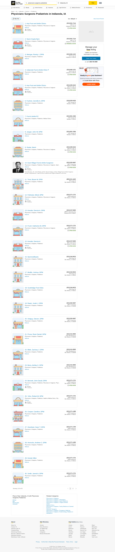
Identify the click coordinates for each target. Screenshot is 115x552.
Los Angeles (83, 533)
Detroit (82, 525)
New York (94, 528)
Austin (70, 527)
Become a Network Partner (18, 533)
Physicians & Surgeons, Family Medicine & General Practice (59, 507)
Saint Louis (94, 537)
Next (76, 488)
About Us (13, 525)
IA (16, 11)
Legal (76, 541)
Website (27, 27)
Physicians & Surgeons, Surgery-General (57, 502)
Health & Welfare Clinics (49, 398)
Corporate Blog (15, 530)
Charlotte (71, 532)
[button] (100, 3)
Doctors (27, 11)
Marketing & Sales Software (18, 537)
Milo (14, 501)
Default (73, 18)
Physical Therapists (51, 509)
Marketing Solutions (16, 535)
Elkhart (14, 500)
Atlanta (70, 525)
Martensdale (16, 502)
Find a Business (44, 527)
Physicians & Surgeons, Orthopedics (56, 499)
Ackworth (15, 504)
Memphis (82, 537)
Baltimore (71, 528)
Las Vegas (83, 532)
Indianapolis (83, 528)
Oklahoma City (95, 530)
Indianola (21, 11)
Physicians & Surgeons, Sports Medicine (53, 165)
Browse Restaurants (45, 533)
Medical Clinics (47, 118)
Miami (93, 525)
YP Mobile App (43, 528)
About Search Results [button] (99, 18)
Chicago (71, 533)
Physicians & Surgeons (49, 25)
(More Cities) (79, 522)
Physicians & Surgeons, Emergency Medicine (58, 510)
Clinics (48, 503)
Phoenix (94, 535)
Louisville (82, 535)
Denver (70, 537)
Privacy (38, 541)
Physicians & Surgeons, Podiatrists (34, 25)
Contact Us (14, 527)
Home (12, 11)
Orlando (94, 532)
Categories (42, 532)
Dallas (70, 535)
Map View (17, 18)
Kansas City (83, 530)
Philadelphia (95, 533)
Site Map (42, 530)
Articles (42, 525)
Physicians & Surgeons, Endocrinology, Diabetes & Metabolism (59, 512)
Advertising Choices (16, 532)
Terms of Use (69, 541)
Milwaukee (94, 527)
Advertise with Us (15, 528)
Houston (82, 527)
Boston (70, 530)
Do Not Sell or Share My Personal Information (53, 541)
